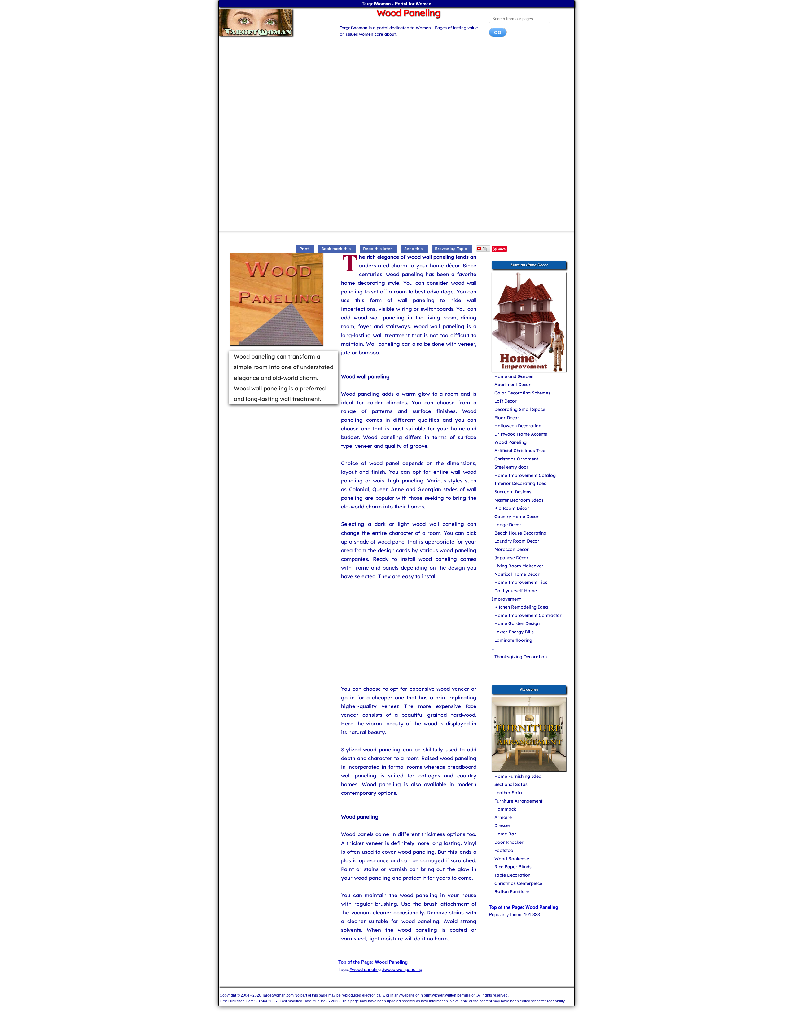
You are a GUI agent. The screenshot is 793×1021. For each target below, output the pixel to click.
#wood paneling (365, 969)
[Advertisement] (396, 91)
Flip (485, 248)
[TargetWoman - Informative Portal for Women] (273, 22)
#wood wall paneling (402, 969)
